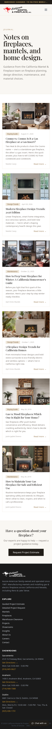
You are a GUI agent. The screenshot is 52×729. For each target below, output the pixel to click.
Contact (5, 642)
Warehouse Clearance (12, 619)
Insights (6, 631)
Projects (6, 623)
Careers (5, 638)
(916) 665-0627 (9, 669)
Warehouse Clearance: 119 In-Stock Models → (26, 2)
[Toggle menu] (46, 9)
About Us (6, 634)
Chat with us (40, 723)
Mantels (6, 611)
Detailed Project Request (13, 608)
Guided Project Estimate (13, 604)
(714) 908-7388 (9, 688)
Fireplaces (7, 615)
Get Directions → (10, 662)
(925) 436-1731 (9, 711)
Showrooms (7, 627)
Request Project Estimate (26, 552)
